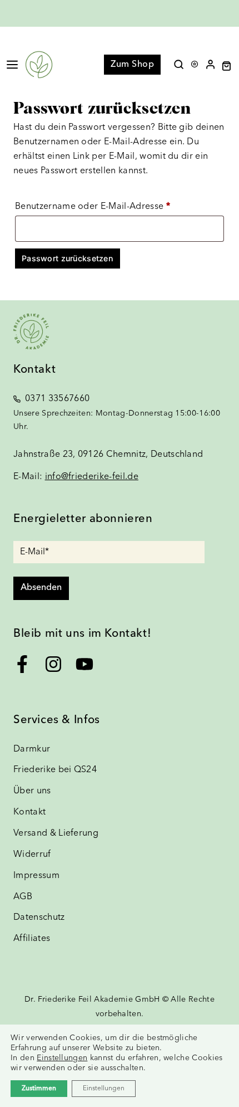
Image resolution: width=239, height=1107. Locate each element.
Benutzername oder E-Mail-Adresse (117, 206)
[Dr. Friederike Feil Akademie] (38, 65)
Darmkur (31, 749)
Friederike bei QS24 (55, 769)
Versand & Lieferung (55, 833)
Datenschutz (39, 917)
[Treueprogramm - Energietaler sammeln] (194, 62)
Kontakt (29, 812)
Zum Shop (132, 64)
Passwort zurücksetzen (67, 258)
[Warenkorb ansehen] (230, 66)
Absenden (41, 587)
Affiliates (31, 938)
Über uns (32, 791)
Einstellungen (62, 1058)
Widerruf (32, 854)
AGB (22, 897)
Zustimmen (39, 1088)
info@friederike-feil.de (91, 476)
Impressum (36, 875)
